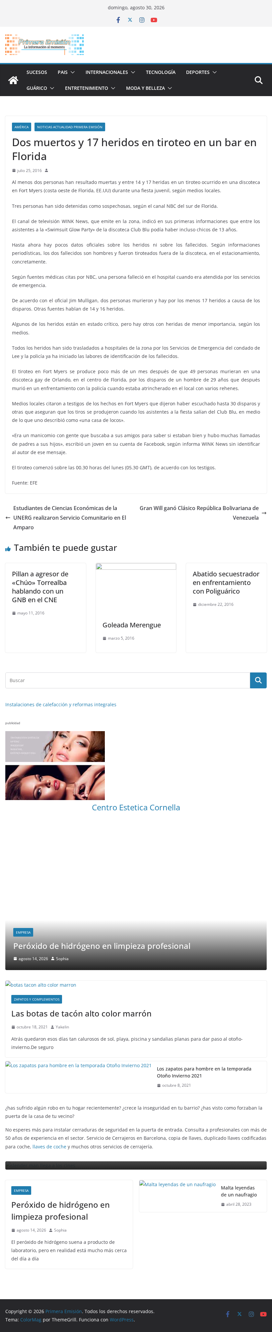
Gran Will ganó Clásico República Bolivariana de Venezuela (199, 512)
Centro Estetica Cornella (136, 807)
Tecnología (160, 72)
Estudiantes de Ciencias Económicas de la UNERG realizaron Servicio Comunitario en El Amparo (69, 517)
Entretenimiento (86, 88)
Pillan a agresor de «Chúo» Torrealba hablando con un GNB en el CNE (40, 586)
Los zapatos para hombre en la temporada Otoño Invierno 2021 (204, 1072)
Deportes (198, 72)
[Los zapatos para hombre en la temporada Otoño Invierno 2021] (78, 1077)
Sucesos (37, 72)
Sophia (62, 958)
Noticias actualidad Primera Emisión (69, 127)
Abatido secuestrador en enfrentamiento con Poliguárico (226, 582)
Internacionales (107, 72)
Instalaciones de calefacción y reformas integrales (60, 704)
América (22, 127)
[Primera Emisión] (13, 80)
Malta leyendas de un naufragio (239, 1191)
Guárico (37, 88)
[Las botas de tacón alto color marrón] (136, 985)
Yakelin (62, 1027)
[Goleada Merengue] (136, 567)
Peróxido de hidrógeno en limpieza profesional (101, 945)
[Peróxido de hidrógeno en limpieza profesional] (136, 829)
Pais (63, 72)
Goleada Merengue (131, 624)
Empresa (23, 932)
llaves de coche (49, 1146)
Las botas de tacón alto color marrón (81, 1013)
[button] (71, 72)
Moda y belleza (145, 88)
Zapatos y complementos (36, 999)
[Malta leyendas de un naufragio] (177, 1196)
